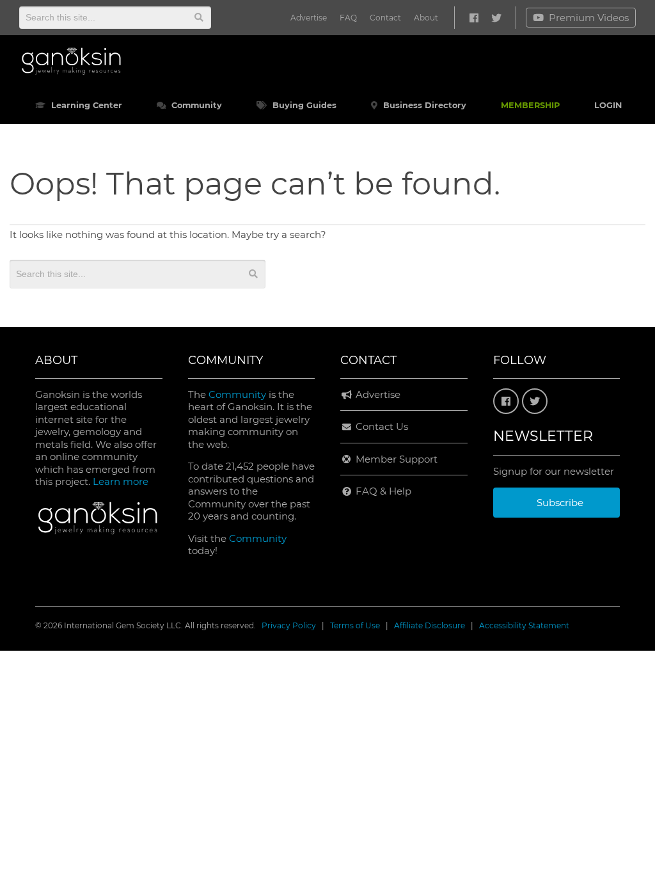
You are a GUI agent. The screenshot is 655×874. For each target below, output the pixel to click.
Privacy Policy (289, 625)
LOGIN (608, 105)
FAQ (348, 17)
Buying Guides (303, 105)
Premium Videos (589, 18)
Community (195, 105)
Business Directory (423, 105)
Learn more (120, 481)
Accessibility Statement (524, 625)
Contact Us (380, 426)
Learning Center (85, 105)
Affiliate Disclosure (429, 625)
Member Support (395, 459)
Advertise (308, 17)
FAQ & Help (382, 491)
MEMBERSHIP (530, 105)
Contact (385, 17)
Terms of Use (355, 625)
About (426, 17)
